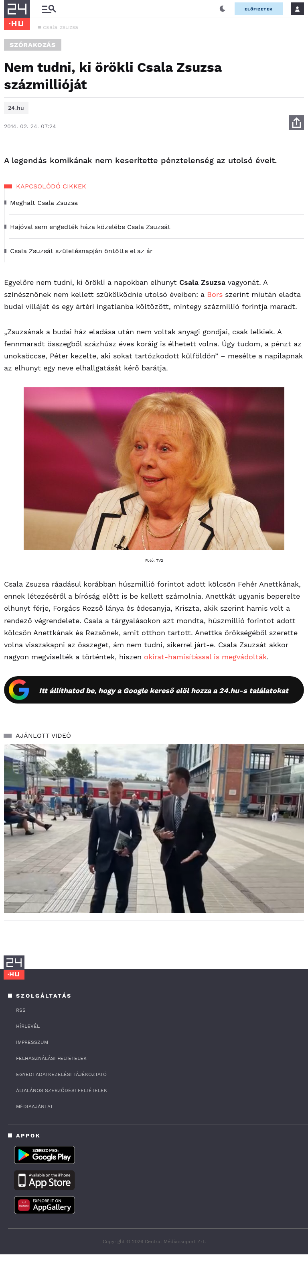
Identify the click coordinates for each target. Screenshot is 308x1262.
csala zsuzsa (61, 27)
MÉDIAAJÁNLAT (34, 1106)
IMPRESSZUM (32, 1042)
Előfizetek (259, 9)
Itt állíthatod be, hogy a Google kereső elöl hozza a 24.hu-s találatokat (163, 690)
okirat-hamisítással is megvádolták (205, 656)
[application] (154, 828)
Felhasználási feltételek (51, 1058)
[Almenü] (49, 9)
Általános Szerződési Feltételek (61, 1090)
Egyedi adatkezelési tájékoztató (61, 1074)
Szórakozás (33, 45)
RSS (21, 1010)
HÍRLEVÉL (28, 1026)
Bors (216, 294)
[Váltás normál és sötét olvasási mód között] (222, 9)
